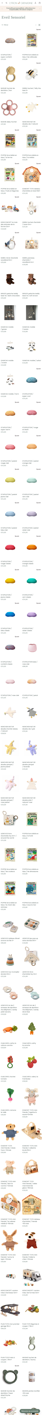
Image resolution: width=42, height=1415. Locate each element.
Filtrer (6, 25)
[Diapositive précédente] (2, 9)
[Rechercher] (6, 3)
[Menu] (2, 3)
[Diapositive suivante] (40, 9)
